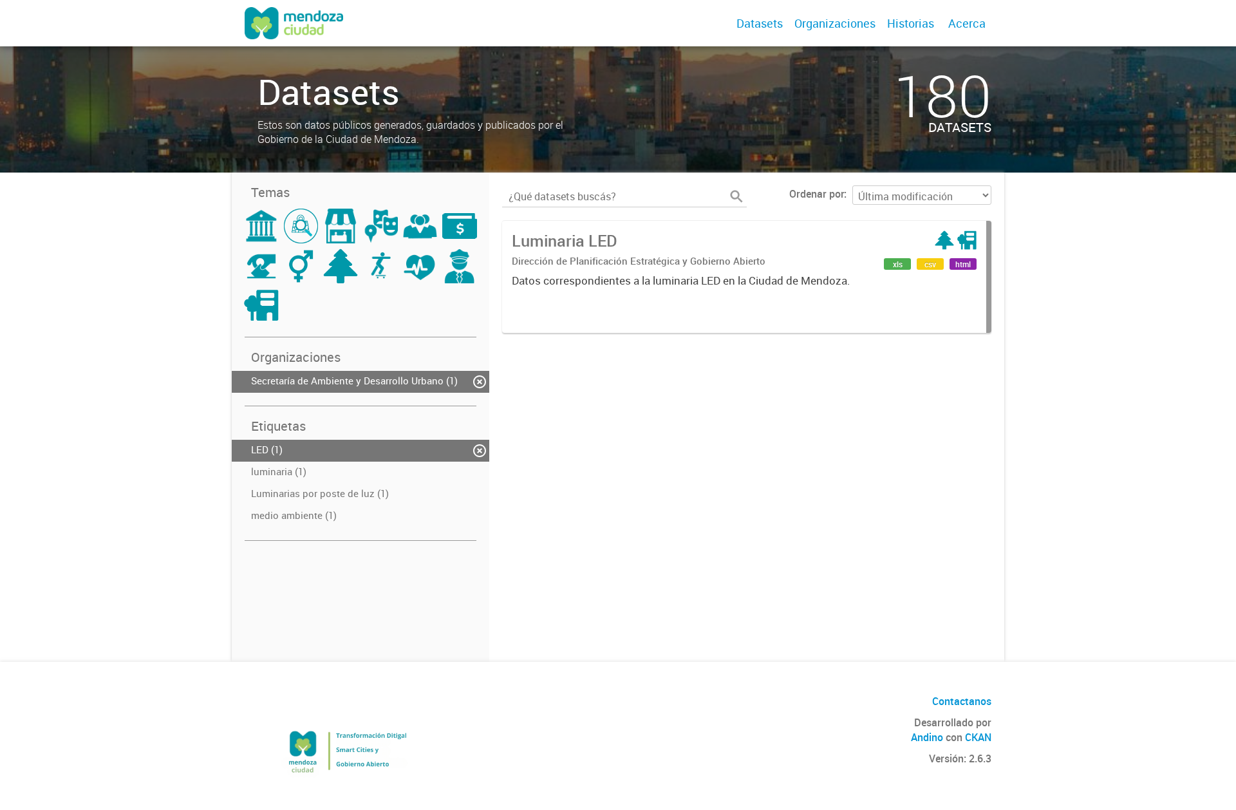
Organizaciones (835, 23)
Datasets (759, 23)
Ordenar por (816, 193)
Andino (927, 737)
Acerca (967, 23)
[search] (736, 196)
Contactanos (961, 701)
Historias (910, 23)
